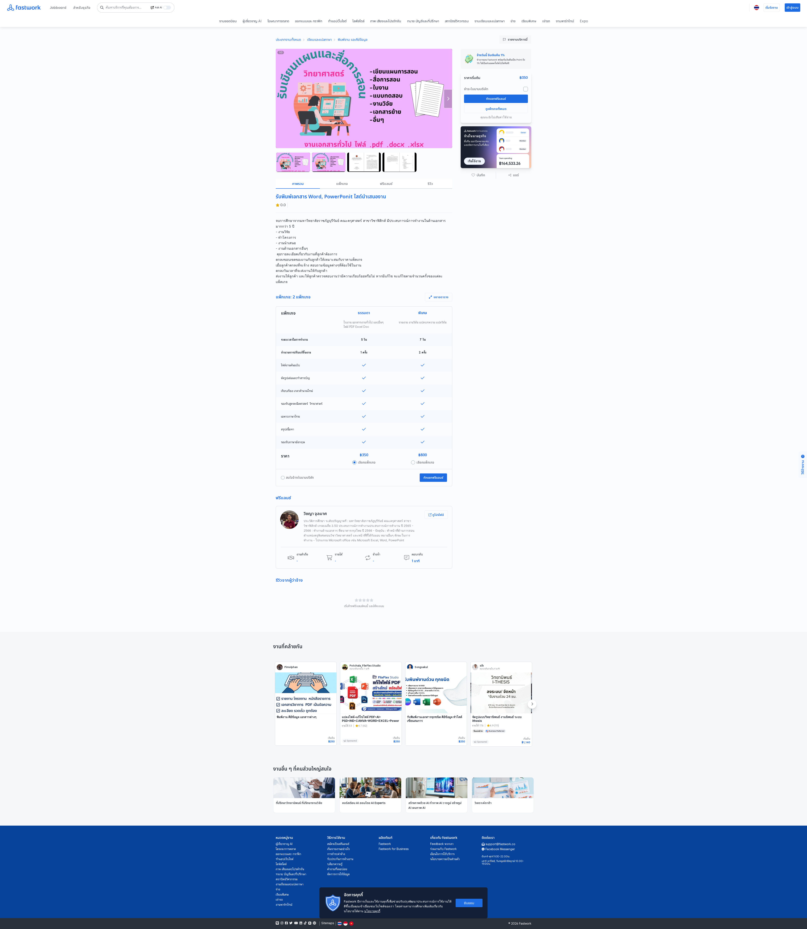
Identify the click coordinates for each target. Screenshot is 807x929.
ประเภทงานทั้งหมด (288, 39)
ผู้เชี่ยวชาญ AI (252, 21)
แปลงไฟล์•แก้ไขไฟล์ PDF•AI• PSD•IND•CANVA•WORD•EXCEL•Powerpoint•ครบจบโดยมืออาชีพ (370, 720)
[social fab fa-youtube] (296, 923)
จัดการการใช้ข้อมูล (338, 874)
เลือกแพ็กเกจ (367, 462)
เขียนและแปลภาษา (319, 39)
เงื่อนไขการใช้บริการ (442, 854)
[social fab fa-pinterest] (314, 923)
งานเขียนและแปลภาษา (490, 21)
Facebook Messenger (500, 849)
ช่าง (513, 21)
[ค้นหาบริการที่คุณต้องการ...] (102, 7)
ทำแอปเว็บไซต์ (337, 21)
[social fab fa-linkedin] (300, 923)
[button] (478, 175)
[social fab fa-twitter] (291, 923)
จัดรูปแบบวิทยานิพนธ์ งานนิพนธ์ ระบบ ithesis (497, 718)
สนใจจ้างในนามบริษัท (300, 477)
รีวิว (430, 183)
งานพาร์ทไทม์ (565, 21)
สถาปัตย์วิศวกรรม (457, 21)
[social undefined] (309, 923)
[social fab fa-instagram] (282, 923)
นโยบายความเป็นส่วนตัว (445, 859)
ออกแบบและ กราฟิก (308, 21)
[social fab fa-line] (277, 923)
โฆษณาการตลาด (278, 21)
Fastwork (385, 844)
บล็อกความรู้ (334, 864)
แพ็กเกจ (342, 183)
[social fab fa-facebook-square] (286, 923)
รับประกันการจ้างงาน (340, 859)
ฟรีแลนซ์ (386, 183)
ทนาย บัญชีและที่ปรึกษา (423, 21)
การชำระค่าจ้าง (336, 854)
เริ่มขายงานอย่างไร (338, 849)
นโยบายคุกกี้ (372, 911)
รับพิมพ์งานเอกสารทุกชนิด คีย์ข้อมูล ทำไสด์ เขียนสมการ (434, 718)
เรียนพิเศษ (528, 21)
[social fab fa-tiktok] (305, 923)
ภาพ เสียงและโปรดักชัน (385, 21)
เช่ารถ (546, 21)
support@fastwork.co (500, 844)
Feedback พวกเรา (442, 844)
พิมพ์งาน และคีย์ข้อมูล (352, 39)
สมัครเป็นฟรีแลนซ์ (338, 844)
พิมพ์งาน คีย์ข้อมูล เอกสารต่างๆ (296, 717)
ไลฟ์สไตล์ (358, 21)
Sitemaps (327, 923)
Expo (584, 21)
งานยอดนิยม (228, 21)
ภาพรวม (298, 183)
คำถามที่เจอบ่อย (337, 869)
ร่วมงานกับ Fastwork (443, 849)
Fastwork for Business (394, 849)
